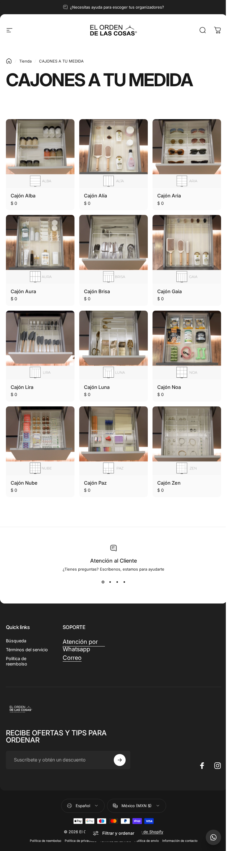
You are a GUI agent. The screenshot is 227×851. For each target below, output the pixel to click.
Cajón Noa (169, 387)
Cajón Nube (24, 483)
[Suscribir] (120, 760)
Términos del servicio (27, 649)
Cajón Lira (22, 387)
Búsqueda (16, 640)
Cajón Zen (169, 483)
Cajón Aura (23, 291)
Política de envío (146, 841)
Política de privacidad (80, 841)
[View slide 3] (117, 582)
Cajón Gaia (169, 291)
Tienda (25, 61)
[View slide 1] (102, 582)
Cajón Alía (95, 196)
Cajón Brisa (97, 291)
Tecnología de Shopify (142, 831)
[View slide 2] (110, 582)
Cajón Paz (95, 483)
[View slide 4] (124, 582)
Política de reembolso (16, 661)
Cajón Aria (169, 196)
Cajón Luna (97, 387)
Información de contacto (179, 841)
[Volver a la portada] (9, 61)
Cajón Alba (23, 196)
